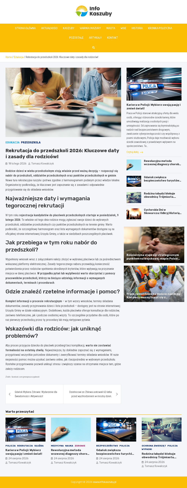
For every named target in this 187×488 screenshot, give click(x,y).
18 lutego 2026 (17, 163)
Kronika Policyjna (160, 28)
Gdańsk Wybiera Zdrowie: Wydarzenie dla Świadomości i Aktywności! (36, 394)
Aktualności (49, 28)
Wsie (123, 28)
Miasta (110, 28)
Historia (137, 28)
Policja (10, 445)
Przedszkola (31, 142)
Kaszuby (68, 28)
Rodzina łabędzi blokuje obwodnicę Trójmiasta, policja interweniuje (159, 197)
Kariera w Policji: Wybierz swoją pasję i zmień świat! (23, 451)
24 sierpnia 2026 (18, 458)
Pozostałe (76, 37)
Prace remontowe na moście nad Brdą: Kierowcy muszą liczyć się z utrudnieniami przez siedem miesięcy (154, 297)
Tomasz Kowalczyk (42, 163)
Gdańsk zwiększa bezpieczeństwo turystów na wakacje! (161, 180)
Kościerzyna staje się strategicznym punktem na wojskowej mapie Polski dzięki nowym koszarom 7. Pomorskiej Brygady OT (153, 260)
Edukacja (12, 142)
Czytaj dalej (133, 152)
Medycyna (57, 445)
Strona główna (25, 28)
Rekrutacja (25, 445)
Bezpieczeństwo (107, 445)
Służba (39, 445)
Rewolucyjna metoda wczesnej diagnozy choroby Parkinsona (162, 164)
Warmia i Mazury (90, 28)
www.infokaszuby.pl (104, 482)
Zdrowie (80, 445)
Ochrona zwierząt (154, 445)
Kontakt (112, 37)
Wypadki (147, 449)
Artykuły (95, 37)
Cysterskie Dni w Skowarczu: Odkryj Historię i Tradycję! (162, 213)
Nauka (69, 445)
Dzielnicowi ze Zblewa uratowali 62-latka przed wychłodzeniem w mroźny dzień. (90, 394)
